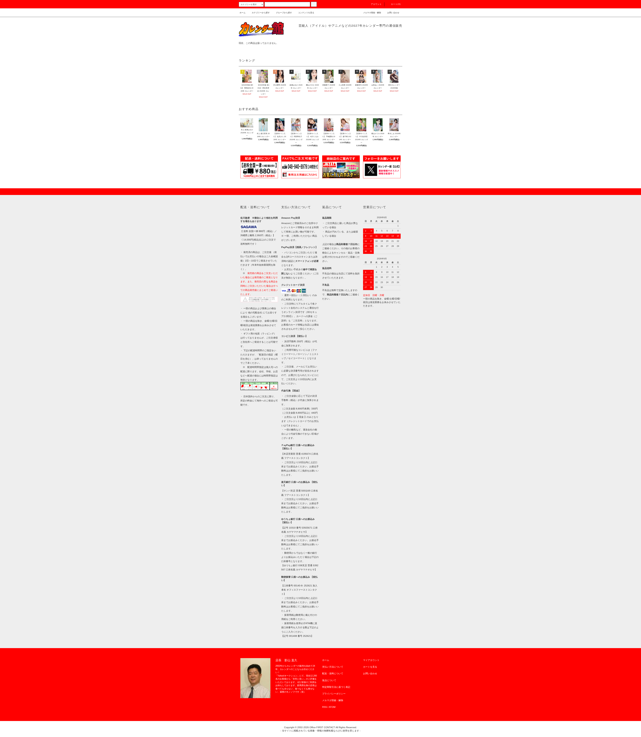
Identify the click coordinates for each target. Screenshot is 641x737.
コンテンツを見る (306, 13)
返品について (329, 680)
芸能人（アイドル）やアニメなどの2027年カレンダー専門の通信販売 (350, 25)
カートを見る (370, 666)
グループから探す (284, 13)
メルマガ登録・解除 (372, 13)
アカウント (376, 4)
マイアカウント (371, 660)
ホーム (243, 13)
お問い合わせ (393, 13)
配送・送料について (332, 673)
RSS (324, 707)
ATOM (332, 707)
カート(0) (396, 4)
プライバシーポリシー (334, 693)
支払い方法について (332, 666)
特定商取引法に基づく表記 (336, 687)
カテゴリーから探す (261, 13)
